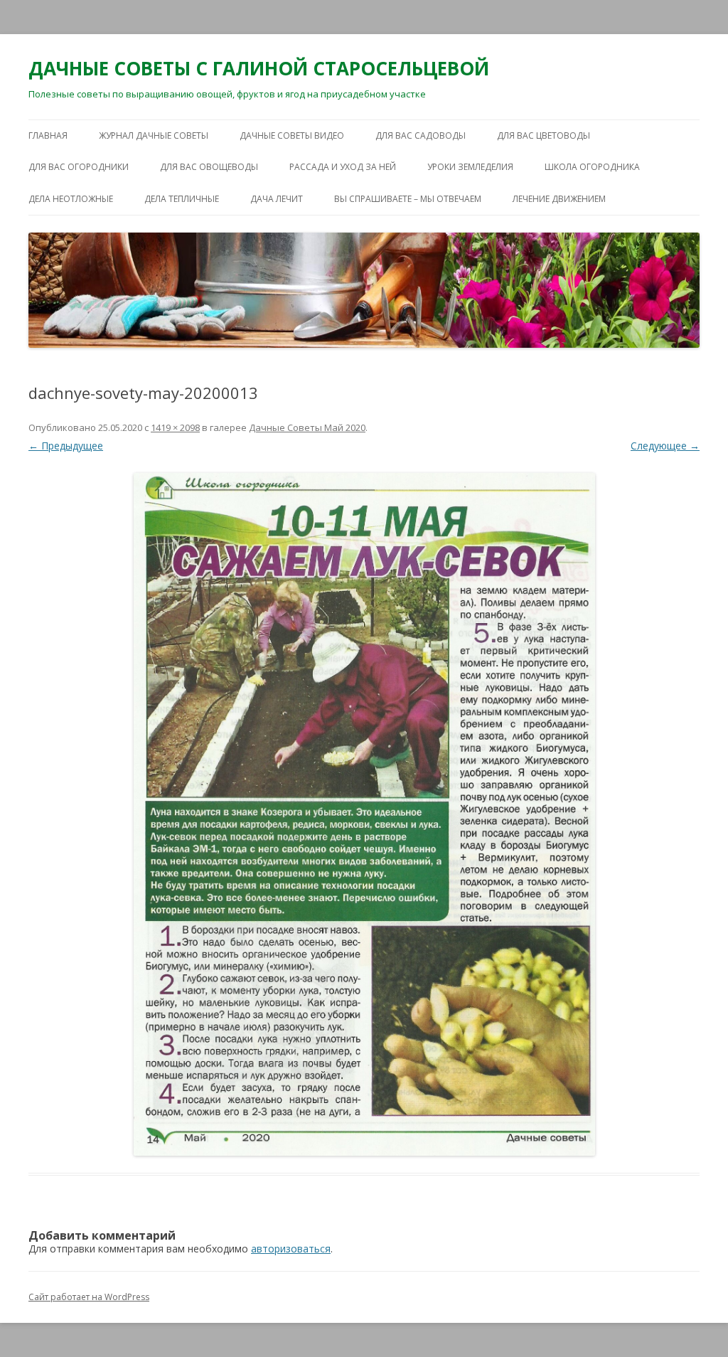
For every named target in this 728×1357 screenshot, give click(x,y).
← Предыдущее (65, 445)
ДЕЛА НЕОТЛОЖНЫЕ (70, 199)
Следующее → (665, 445)
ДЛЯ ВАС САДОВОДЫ (420, 135)
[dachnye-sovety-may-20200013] (364, 814)
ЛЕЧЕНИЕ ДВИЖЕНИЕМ (559, 199)
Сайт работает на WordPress (88, 1297)
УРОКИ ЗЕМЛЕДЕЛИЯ (470, 167)
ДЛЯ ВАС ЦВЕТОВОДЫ (543, 135)
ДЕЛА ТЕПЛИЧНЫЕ (181, 199)
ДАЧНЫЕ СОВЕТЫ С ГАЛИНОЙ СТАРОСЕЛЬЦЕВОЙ (258, 68)
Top (694, 1323)
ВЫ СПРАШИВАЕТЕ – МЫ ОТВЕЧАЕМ (407, 199)
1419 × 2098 (175, 427)
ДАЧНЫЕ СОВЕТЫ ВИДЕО (292, 135)
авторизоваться (291, 1248)
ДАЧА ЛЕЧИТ (276, 199)
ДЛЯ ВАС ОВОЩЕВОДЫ (209, 167)
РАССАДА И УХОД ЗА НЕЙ (342, 167)
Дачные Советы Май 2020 (307, 427)
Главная (48, 135)
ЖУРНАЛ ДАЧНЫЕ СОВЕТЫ (153, 135)
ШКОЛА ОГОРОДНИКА (592, 167)
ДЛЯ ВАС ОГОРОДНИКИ (78, 167)
